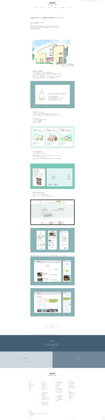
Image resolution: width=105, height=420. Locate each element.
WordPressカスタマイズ (72, 386)
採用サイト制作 (57, 385)
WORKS (70, 7)
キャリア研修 (70, 395)
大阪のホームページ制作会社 (59, 382)
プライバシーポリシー (31, 385)
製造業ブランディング (44, 395)
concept (30, 382)
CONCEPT (42, 7)
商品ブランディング (44, 386)
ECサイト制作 (57, 386)
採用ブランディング (44, 382)
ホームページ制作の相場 (58, 398)
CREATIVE (55, 7)
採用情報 (30, 386)
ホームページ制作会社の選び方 (59, 399)
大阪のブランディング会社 (45, 403)
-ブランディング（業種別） (44, 392)
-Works (69, 401)
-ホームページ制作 (57, 381)
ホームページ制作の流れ (58, 392)
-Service (69, 391)
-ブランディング (43, 381)
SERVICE (48, 7)
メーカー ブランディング (45, 396)
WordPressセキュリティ (72, 385)
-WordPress (70, 381)
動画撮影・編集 (71, 392)
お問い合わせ (30, 390)
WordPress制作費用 (71, 382)
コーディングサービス (71, 396)
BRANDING (62, 7)
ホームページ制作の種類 (58, 388)
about (30, 381)
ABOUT (35, 7)
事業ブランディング (44, 385)
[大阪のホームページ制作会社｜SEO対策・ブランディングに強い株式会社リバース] (52, 4)
